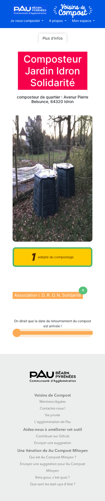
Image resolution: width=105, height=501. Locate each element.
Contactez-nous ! (53, 408)
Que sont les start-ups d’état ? (52, 484)
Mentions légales (52, 402)
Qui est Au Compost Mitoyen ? (52, 457)
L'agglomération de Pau (52, 422)
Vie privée (52, 415)
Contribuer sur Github (52, 436)
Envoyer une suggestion (52, 443)
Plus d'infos (53, 38)
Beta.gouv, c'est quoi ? (52, 477)
